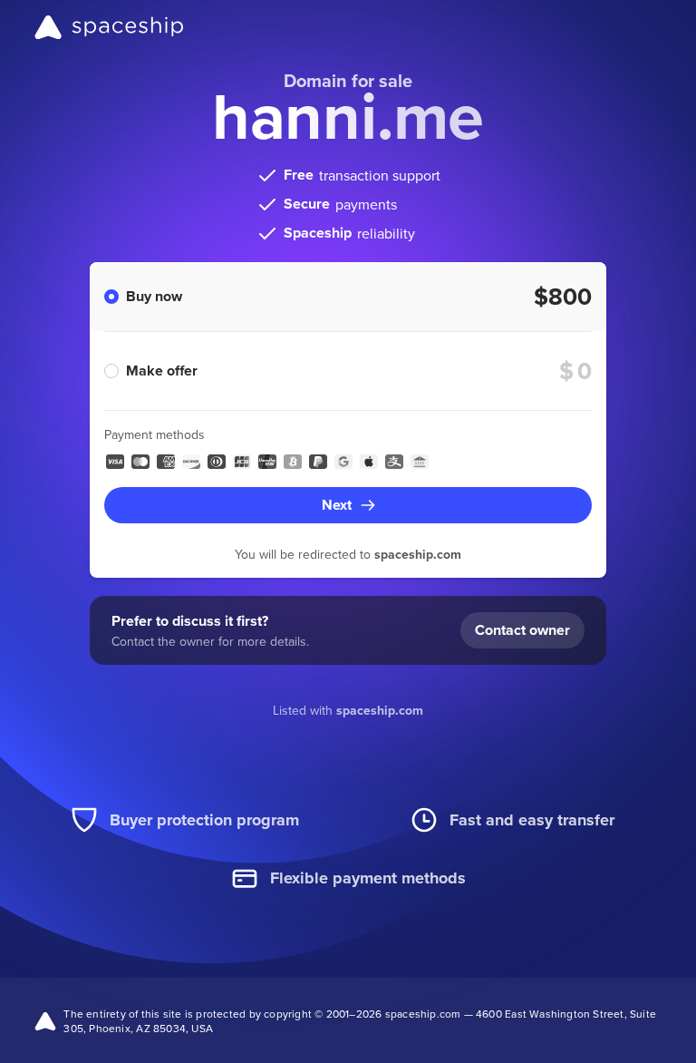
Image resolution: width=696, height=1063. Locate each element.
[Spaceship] (109, 27)
